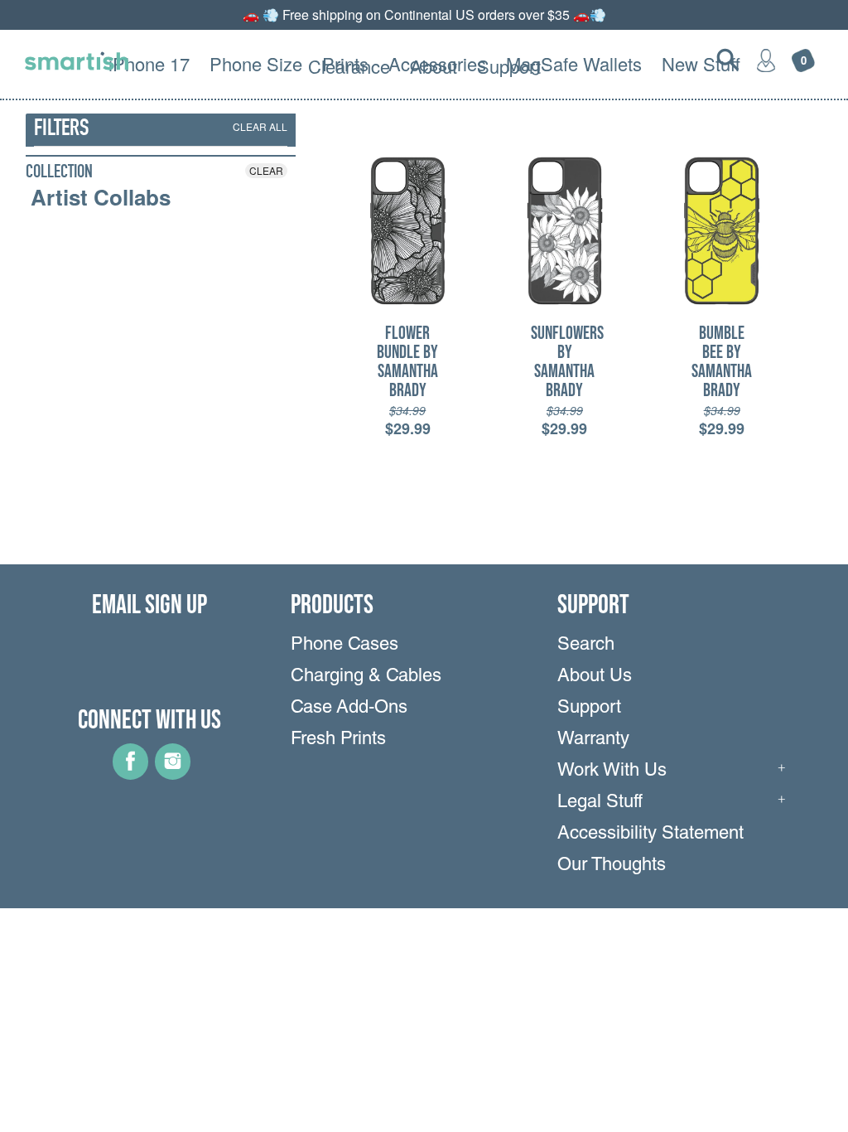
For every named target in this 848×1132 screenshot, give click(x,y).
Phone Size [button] (256, 63)
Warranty (593, 740)
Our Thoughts (611, 866)
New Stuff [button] (701, 63)
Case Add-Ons (349, 708)
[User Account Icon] (766, 59)
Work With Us (612, 771)
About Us (594, 677)
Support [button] (509, 66)
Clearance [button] (349, 66)
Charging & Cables (366, 677)
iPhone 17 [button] (149, 63)
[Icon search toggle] (728, 59)
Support (589, 708)
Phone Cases (344, 645)
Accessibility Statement (650, 834)
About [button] (433, 66)
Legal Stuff (600, 803)
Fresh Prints (338, 740)
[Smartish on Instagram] (172, 774)
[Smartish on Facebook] (130, 774)
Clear (266, 170)
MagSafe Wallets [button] (574, 63)
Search (585, 645)
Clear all (260, 126)
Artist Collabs (101, 197)
